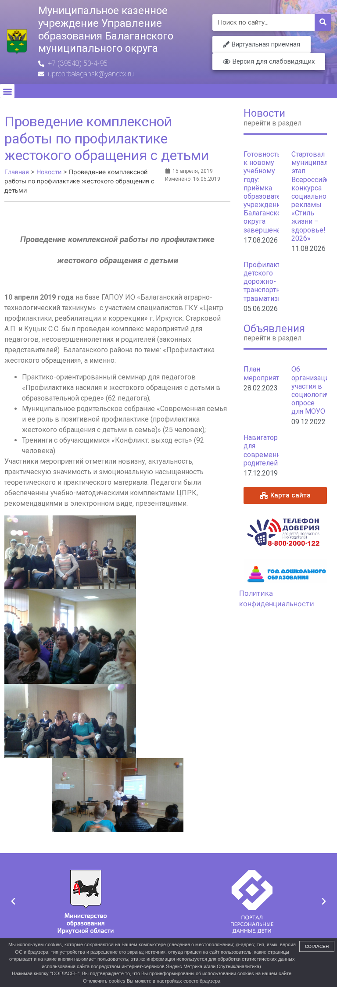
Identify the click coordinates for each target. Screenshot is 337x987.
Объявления (274, 328)
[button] (7, 91)
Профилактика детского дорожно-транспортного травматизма (268, 282)
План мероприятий (265, 373)
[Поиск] (323, 22)
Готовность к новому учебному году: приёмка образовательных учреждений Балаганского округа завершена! (273, 192)
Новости (264, 113)
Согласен (317, 946)
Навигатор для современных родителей (267, 450)
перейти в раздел (272, 123)
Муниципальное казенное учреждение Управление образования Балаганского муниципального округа (105, 29)
